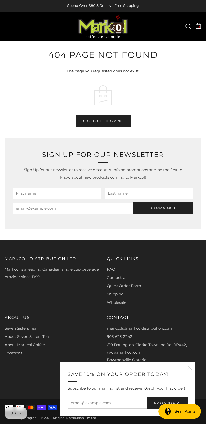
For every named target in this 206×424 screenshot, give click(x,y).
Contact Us (117, 277)
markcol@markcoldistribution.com (139, 328)
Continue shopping (103, 121)
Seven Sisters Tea (20, 328)
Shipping (115, 294)
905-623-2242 (119, 336)
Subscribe (160, 208)
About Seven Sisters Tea (27, 336)
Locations (13, 353)
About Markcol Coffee (25, 344)
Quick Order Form (124, 285)
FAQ (111, 269)
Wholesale (116, 302)
